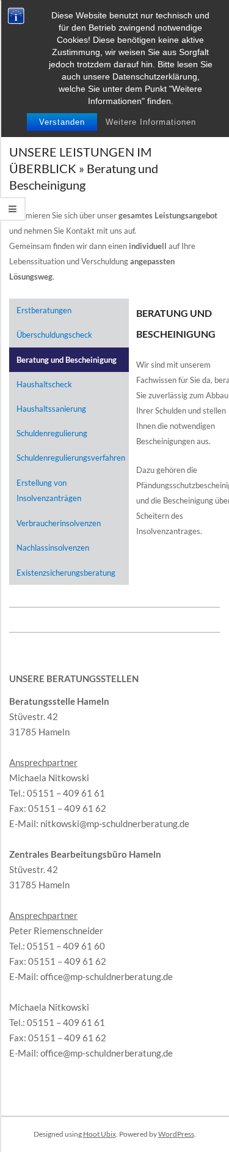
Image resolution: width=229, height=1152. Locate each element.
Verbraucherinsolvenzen (58, 523)
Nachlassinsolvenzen (52, 547)
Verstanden (62, 122)
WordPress (176, 1134)
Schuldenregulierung (51, 433)
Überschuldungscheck (54, 335)
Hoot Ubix (99, 1134)
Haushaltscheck (44, 384)
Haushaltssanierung (51, 409)
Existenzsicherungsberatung (65, 573)
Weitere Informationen (151, 122)
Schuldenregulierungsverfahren (70, 458)
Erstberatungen (43, 310)
